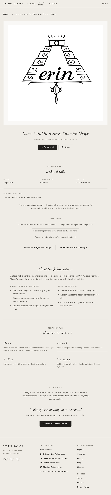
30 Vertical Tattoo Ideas (50, 463)
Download (49, 147)
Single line (16, 14)
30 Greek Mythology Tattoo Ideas (54, 458)
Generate (53, 4)
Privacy (80, 482)
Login (105, 4)
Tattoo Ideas (41, 4)
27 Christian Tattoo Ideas (51, 467)
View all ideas (46, 449)
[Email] (5, 459)
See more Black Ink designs (73, 247)
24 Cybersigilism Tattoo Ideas (52, 454)
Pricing (80, 458)
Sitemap (80, 467)
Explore (31, 4)
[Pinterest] (17, 459)
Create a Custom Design (55, 424)
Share (67, 147)
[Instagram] (11, 459)
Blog (79, 463)
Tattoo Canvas (13, 4)
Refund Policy (83, 487)
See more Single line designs (38, 247)
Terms (80, 478)
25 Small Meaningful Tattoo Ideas (54, 471)
